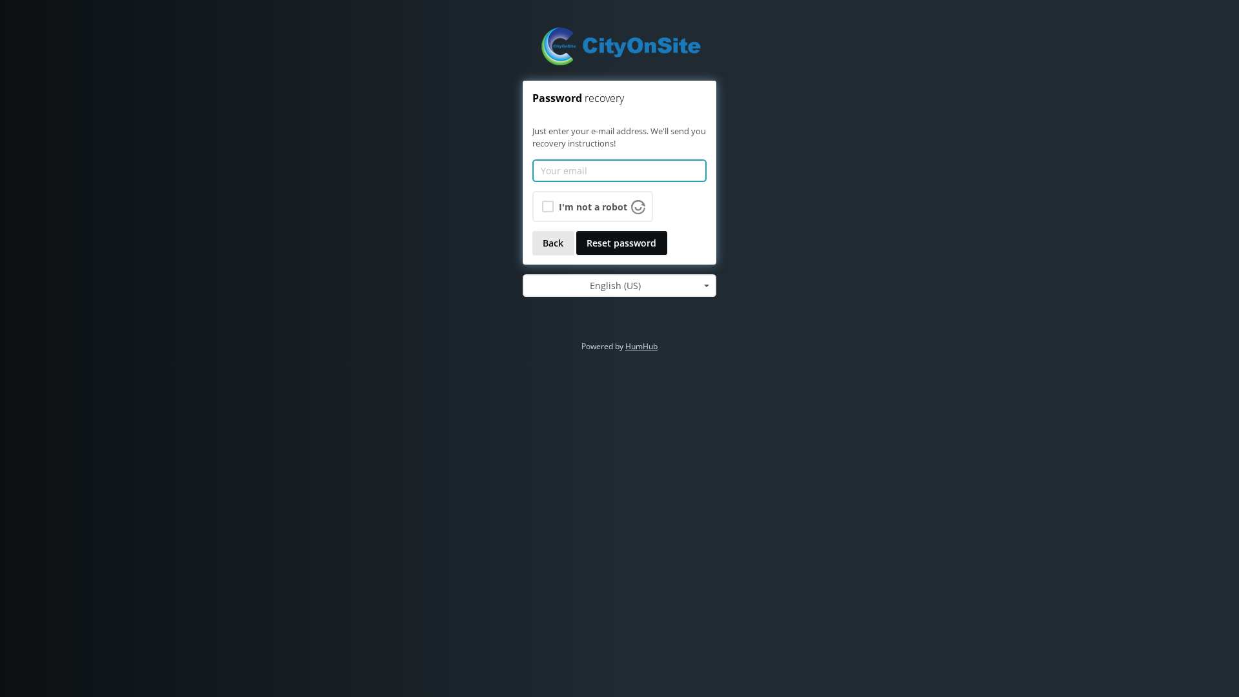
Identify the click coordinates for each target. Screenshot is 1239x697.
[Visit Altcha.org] (638, 205)
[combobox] (619, 286)
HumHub (641, 346)
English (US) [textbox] (615, 285)
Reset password (621, 243)
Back (553, 243)
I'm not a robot (593, 207)
